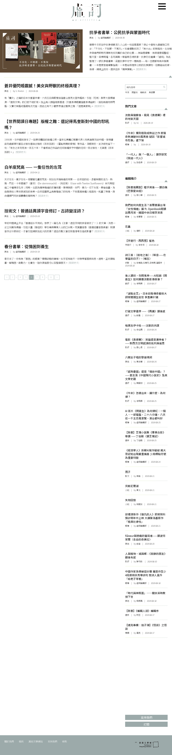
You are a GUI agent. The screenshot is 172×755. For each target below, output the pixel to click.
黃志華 (139, 361)
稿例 (21, 741)
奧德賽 (152, 92)
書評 (127, 162)
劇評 (127, 283)
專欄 (127, 632)
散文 (127, 476)
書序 (127, 195)
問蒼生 (135, 92)
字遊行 (128, 244)
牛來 (127, 92)
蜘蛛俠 (143, 92)
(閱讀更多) (141, 69)
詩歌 (127, 262)
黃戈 (138, 490)
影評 (127, 122)
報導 (127, 144)
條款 (64, 741)
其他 (91, 37)
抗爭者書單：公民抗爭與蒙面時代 (119, 32)
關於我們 (9, 741)
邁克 (138, 632)
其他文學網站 (36, 741)
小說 (127, 230)
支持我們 (52, 741)
